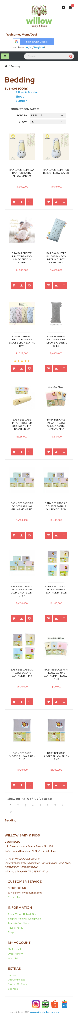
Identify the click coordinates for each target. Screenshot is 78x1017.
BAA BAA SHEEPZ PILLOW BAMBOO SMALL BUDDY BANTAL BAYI (22, 341)
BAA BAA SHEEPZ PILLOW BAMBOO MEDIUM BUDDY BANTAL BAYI (56, 258)
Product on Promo (18, 984)
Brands (12, 975)
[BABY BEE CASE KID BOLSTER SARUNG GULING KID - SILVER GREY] (22, 563)
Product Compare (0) (25, 109)
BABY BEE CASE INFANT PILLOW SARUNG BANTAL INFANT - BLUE (56, 424)
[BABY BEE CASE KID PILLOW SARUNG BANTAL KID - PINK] (22, 646)
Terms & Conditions (18, 923)
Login (28, 47)
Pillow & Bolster (26, 92)
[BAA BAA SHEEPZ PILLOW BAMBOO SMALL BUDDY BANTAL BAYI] (22, 313)
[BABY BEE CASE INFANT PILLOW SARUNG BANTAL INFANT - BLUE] (56, 396)
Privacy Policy (15, 927)
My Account (14, 949)
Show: (23, 121)
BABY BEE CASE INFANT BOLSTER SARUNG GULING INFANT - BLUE (22, 424)
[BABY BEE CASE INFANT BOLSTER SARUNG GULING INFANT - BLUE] (22, 396)
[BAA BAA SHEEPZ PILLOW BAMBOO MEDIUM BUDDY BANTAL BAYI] (56, 230)
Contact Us (14, 897)
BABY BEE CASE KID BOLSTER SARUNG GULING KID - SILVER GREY (22, 591)
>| (11, 812)
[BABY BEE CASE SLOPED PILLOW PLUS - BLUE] (22, 730)
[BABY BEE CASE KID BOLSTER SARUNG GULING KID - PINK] (56, 480)
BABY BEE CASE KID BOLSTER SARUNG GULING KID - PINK (56, 506)
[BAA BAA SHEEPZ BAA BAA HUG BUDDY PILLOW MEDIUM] (22, 146)
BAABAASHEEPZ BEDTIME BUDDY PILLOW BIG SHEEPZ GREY (56, 341)
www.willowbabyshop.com (45, 1012)
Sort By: (22, 115)
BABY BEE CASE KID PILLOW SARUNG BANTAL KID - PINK (22, 672)
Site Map (13, 988)
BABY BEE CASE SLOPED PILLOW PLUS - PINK (56, 756)
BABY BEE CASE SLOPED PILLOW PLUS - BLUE (22, 756)
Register (39, 47)
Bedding (15, 66)
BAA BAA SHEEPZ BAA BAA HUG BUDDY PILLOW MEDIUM (21, 173)
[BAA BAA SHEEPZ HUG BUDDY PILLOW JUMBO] (56, 146)
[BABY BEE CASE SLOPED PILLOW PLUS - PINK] (56, 730)
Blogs (11, 932)
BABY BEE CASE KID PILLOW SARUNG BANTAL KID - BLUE (56, 589)
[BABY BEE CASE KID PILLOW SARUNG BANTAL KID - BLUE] (56, 563)
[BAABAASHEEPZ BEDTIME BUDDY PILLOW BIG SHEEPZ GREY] (56, 313)
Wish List (13, 958)
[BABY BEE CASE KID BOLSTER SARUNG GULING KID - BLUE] (22, 480)
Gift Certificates (16, 979)
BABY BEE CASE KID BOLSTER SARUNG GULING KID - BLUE (22, 506)
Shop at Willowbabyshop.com (25, 918)
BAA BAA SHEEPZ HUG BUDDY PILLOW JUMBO (56, 172)
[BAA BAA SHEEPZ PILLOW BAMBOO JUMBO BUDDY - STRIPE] (22, 230)
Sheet (19, 96)
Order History (15, 953)
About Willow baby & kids (22, 914)
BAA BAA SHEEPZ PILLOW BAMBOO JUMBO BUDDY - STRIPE (22, 258)
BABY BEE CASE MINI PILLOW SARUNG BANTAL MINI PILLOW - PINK (56, 674)
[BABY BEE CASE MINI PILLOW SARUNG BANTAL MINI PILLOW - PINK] (56, 646)
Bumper (21, 101)
